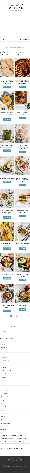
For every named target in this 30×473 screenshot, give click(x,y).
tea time (3, 416)
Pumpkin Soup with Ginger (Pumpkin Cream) (7, 114)
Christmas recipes (5, 360)
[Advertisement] (15, 26)
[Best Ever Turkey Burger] (22, 198)
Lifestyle (3, 383)
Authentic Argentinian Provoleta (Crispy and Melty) (12, 435)
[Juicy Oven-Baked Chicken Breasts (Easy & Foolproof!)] (22, 68)
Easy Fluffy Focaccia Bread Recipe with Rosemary (12, 448)
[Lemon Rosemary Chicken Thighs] (22, 100)
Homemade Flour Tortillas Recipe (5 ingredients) (7, 82)
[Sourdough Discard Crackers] (7, 231)
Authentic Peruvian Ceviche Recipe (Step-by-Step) (22, 180)
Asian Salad (22, 305)
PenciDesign (5, 466)
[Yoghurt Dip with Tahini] (22, 262)
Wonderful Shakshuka (7, 274)
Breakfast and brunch (6, 357)
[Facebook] (20, 39)
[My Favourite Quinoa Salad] (7, 293)
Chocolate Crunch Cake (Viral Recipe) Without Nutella (13, 441)
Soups (2, 410)
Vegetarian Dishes (5, 423)
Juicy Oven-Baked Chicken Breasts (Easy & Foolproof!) (22, 82)
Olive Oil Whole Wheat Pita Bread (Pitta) (22, 147)
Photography (4, 393)
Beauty (3, 351)
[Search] (28, 39)
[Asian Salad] (22, 293)
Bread (2, 354)
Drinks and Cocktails (6, 370)
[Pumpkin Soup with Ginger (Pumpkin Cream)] (7, 100)
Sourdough (4, 413)
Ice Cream (3, 377)
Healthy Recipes (5, 374)
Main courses (4, 387)
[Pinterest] (24, 39)
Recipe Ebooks (4, 397)
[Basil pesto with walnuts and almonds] (7, 133)
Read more (7, 86)
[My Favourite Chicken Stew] (22, 231)
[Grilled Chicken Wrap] (7, 165)
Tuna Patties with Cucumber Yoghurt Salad (7, 212)
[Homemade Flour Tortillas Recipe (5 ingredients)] (7, 68)
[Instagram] (22, 39)
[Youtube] (26, 39)
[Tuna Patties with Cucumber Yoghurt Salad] (7, 198)
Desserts (3, 367)
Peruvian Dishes (5, 390)
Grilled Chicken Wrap (7, 178)
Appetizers (3, 344)
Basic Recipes (4, 347)
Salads (2, 403)
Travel (2, 420)
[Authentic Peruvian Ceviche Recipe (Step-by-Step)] (22, 165)
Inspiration (3, 380)
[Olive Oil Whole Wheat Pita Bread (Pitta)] (22, 133)
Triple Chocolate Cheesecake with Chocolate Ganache (13, 445)
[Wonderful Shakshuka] (7, 262)
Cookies (3, 364)
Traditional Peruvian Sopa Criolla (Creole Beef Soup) (13, 438)
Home (1, 44)
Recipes (8, 44)
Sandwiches (4, 406)
